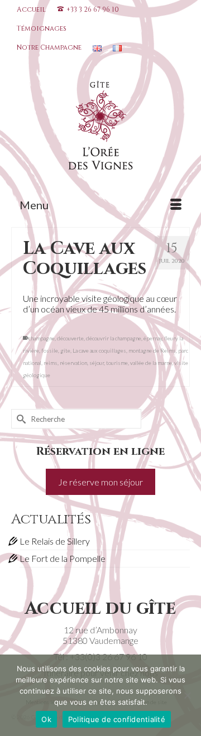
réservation (73, 362)
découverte (70, 338)
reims (51, 362)
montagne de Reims (152, 350)
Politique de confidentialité (116, 719)
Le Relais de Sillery (55, 541)
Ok (46, 719)
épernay (152, 338)
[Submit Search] (19, 419)
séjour (96, 362)
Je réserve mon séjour (100, 482)
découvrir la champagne (113, 338)
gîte (65, 350)
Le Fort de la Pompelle (63, 558)
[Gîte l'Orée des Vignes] (100, 127)
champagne (41, 338)
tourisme (117, 362)
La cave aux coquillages (99, 350)
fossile (49, 350)
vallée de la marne (151, 362)
